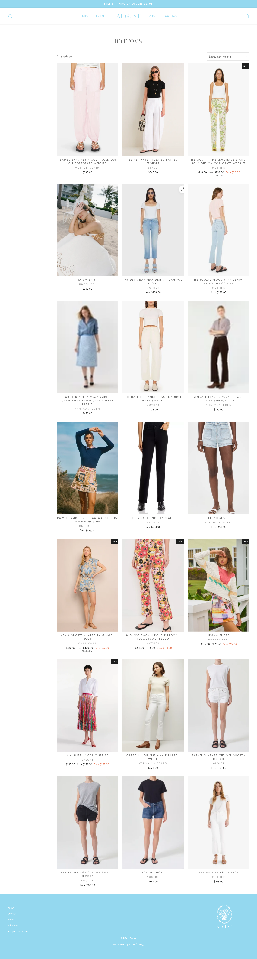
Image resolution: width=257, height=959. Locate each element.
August (128, 16)
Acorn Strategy (136, 944)
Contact (172, 16)
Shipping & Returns (18, 931)
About (154, 16)
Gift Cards (13, 925)
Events (102, 16)
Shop (86, 16)
